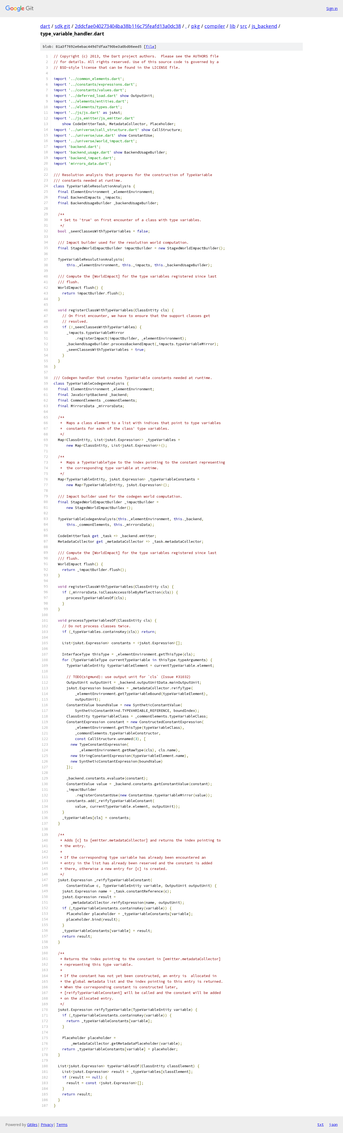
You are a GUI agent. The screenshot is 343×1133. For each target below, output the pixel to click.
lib (233, 26)
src (243, 26)
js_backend (264, 26)
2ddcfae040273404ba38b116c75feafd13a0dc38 (128, 26)
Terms (62, 1124)
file (150, 46)
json (333, 1124)
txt (320, 1124)
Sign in (332, 8)
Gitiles (32, 1124)
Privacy (47, 1124)
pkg (195, 26)
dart (45, 26)
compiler (214, 26)
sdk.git (62, 26)
